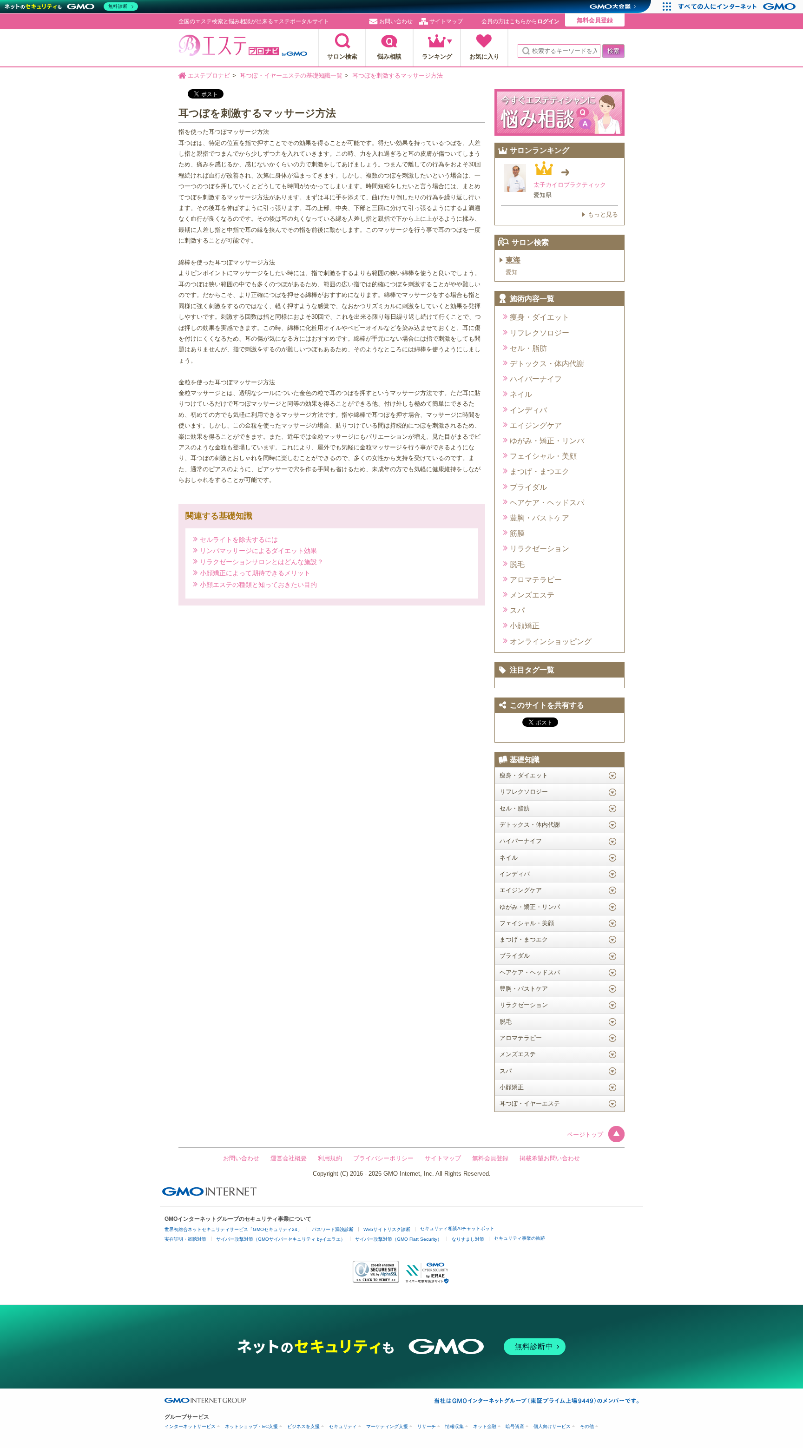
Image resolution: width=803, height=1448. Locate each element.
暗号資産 (515, 1426)
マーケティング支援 (387, 1426)
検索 (613, 50)
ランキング (437, 56)
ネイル (521, 394)
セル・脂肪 (528, 348)
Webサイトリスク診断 (386, 1229)
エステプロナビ (242, 48)
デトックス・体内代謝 (547, 364)
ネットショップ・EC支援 (251, 1426)
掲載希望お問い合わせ (550, 1158)
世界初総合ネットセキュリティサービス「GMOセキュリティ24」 (233, 1229)
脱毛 (517, 564)
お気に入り (484, 56)
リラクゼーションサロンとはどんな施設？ (261, 561)
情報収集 (454, 1426)
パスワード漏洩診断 (333, 1229)
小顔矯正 (525, 626)
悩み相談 (389, 56)
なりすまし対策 (468, 1239)
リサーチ (426, 1426)
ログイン (548, 21)
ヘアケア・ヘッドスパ (547, 503)
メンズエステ (532, 595)
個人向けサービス (552, 1426)
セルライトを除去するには (239, 539)
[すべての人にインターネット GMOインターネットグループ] (738, 6)
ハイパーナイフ (536, 379)
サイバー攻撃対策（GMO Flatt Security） (398, 1239)
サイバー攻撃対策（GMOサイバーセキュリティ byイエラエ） (280, 1239)
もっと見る (603, 214)
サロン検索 (342, 56)
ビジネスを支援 (303, 1426)
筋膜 (517, 533)
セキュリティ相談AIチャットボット (457, 1228)
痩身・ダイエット (539, 317)
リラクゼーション (539, 549)
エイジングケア (536, 425)
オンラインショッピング (551, 641)
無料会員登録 (595, 20)
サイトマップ (446, 21)
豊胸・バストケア (539, 518)
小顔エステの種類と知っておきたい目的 (258, 584)
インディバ (528, 410)
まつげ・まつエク (539, 471)
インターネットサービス (190, 1426)
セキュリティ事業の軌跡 (519, 1238)
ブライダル (528, 487)
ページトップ (585, 1134)
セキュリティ (343, 1426)
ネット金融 (484, 1426)
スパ (517, 610)
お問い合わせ (396, 21)
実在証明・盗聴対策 (185, 1239)
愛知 (512, 272)
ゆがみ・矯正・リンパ (547, 441)
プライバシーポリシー (383, 1158)
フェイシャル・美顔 (543, 456)
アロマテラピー (536, 580)
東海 (513, 260)
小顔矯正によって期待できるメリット (255, 572)
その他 (587, 1426)
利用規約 (330, 1158)
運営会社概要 (288, 1158)
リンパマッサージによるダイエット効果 (258, 550)
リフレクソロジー (539, 333)
